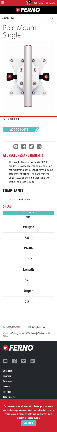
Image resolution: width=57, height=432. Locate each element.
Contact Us (8, 371)
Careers (6, 386)
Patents (7, 392)
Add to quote (19, 130)
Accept (28, 423)
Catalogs (7, 381)
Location (7, 376)
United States (45, 3)
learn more (33, 418)
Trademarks (9, 397)
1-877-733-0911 (13, 327)
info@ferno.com (38, 327)
